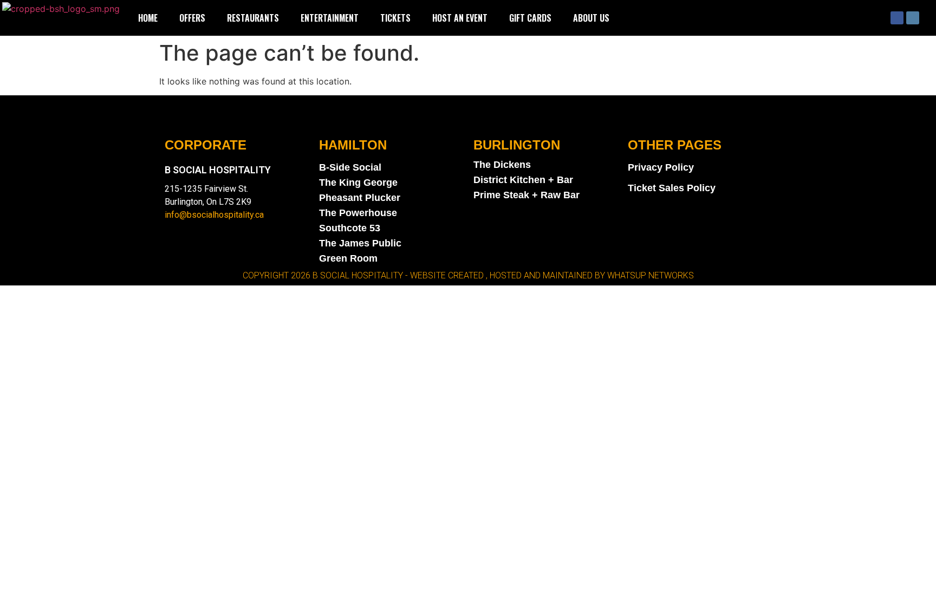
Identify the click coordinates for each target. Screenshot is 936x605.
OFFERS (192, 17)
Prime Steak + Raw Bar (526, 195)
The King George (358, 182)
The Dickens (502, 164)
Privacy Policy (661, 167)
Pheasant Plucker (359, 197)
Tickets (395, 17)
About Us (591, 17)
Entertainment (330, 17)
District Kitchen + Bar (523, 179)
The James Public (360, 243)
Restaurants (253, 17)
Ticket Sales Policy (672, 188)
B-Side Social (350, 167)
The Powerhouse (358, 212)
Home (148, 17)
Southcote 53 (349, 228)
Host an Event (459, 17)
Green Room (348, 258)
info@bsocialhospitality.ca (214, 215)
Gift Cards (530, 17)
